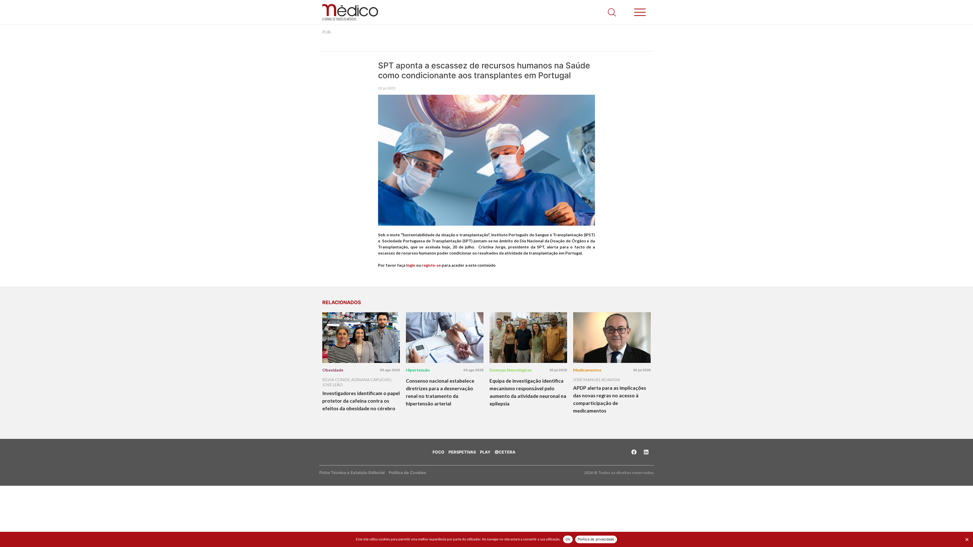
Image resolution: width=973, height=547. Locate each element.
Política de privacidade (596, 539)
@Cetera (505, 452)
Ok (568, 539)
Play (485, 452)
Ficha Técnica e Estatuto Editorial (352, 472)
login (410, 265)
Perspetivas (462, 452)
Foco (438, 452)
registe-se (431, 265)
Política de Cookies (407, 472)
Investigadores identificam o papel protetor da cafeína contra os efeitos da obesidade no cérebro (361, 400)
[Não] (966, 539)
